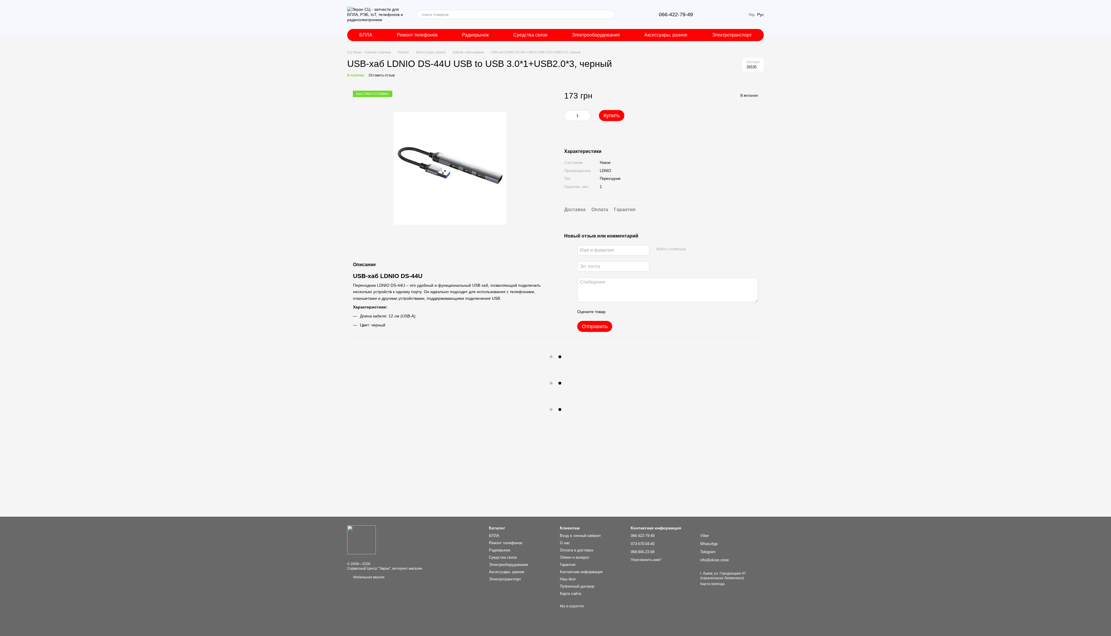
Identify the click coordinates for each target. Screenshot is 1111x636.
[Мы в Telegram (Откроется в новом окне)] (635, 14)
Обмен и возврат (574, 557)
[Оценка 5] (652, 311)
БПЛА (365, 34)
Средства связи (530, 34)
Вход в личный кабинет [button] (580, 535)
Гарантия (567, 564)
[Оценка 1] (615, 311)
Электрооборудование (596, 34)
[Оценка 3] (633, 311)
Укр (751, 14)
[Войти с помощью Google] (701, 249)
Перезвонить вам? (646, 560)
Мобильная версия (368, 577)
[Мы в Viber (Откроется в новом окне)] (628, 14)
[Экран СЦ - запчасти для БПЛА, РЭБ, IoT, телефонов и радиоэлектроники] (361, 540)
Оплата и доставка (576, 550)
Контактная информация (581, 572)
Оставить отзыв (382, 75)
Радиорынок (475, 34)
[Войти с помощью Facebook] (692, 249)
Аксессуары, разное (665, 34)
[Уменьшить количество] (568, 115)
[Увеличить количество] (586, 115)
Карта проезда (712, 584)
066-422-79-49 (676, 14)
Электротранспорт (732, 34)
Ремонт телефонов (417, 34)
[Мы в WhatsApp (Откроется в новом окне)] (642, 14)
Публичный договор (577, 586)
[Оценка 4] (643, 311)
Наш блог (568, 579)
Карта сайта (570, 593)
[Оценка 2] (624, 311)
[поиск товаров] (610, 14)
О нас (565, 543)
